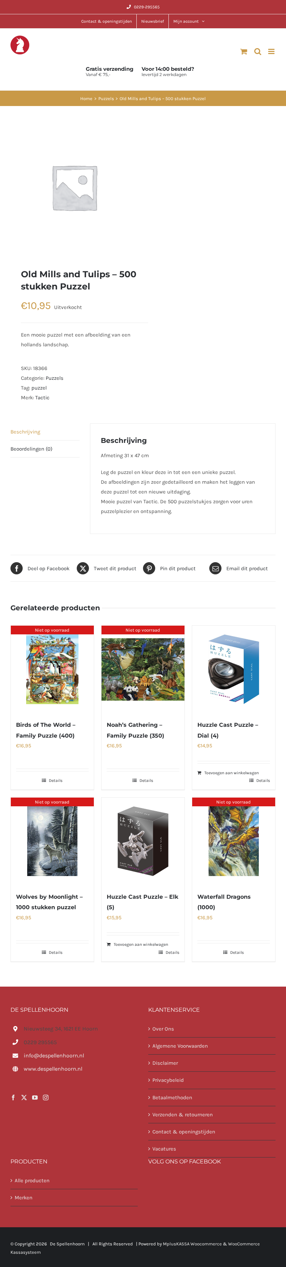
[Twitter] (24, 1097)
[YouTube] (35, 1097)
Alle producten (32, 1180)
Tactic (42, 397)
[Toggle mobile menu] (272, 51)
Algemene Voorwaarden (180, 1046)
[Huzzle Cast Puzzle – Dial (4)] (233, 669)
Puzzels (54, 378)
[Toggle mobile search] (257, 51)
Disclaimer (165, 1063)
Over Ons (163, 1029)
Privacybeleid (168, 1080)
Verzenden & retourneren (182, 1114)
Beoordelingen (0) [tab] (31, 449)
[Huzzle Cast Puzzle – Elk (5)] (143, 841)
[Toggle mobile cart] (243, 51)
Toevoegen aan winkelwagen (231, 772)
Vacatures (164, 1149)
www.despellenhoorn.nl (53, 1068)
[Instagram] (45, 1097)
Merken (23, 1197)
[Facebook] (13, 1097)
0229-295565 (147, 7)
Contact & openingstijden (183, 1132)
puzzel (39, 388)
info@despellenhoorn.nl (54, 1055)
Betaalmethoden (172, 1097)
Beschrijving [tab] (25, 432)
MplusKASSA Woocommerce (192, 1243)
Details (55, 780)
